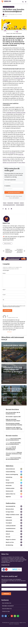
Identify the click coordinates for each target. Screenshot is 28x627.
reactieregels (6, 270)
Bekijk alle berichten (7, 243)
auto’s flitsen (21, 162)
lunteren (22, 203)
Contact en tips (6, 611)
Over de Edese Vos (6, 603)
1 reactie (5, 16)
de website (12, 152)
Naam (4, 289)
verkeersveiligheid (20, 205)
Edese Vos (7, 14)
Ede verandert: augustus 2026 (13, 416)
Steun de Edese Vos (7, 608)
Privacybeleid (16, 623)
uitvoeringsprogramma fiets (9, 205)
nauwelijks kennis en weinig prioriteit (15, 112)
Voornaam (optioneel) (10, 179)
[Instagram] (9, 616)
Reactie (4, 273)
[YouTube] (12, 616)
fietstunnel (16, 203)
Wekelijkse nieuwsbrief (8, 605)
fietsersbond (10, 203)
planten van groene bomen (10, 162)
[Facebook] (2, 616)
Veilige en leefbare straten (8, 6)
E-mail (4, 294)
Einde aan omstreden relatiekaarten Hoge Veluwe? (13, 420)
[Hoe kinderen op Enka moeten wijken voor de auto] (14, 395)
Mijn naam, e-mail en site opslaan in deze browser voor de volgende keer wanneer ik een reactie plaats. (14, 306)
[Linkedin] (5, 616)
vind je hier (21, 154)
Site (3, 299)
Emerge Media (16, 622)
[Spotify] (15, 616)
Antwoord (9, 331)
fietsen (4, 203)
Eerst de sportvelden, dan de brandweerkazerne (13, 413)
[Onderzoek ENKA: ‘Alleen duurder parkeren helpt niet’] (14, 352)
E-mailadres (7, 186)
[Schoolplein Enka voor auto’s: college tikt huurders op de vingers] (14, 373)
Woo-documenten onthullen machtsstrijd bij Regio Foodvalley (14, 424)
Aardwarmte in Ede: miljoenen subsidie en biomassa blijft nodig (14, 428)
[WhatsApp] (18, 616)
